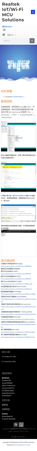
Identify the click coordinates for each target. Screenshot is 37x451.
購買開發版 (5, 378)
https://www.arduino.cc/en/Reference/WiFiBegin (16, 266)
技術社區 (5, 405)
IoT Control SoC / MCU (9, 361)
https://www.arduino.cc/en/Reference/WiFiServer (16, 289)
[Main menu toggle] (33, 12)
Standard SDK (6, 380)
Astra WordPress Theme (22, 445)
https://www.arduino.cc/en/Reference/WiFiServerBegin (18, 294)
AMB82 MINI (17, 97)
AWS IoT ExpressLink (8, 385)
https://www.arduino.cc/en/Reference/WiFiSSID (16, 274)
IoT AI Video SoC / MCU (9, 356)
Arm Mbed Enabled (8, 390)
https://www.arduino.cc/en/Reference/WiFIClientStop (18, 337)
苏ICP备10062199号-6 (18, 437)
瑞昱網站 (5, 414)
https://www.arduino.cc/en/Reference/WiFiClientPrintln (18, 314)
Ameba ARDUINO (7, 383)
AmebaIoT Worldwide (8, 419)
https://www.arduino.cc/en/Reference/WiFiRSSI (16, 279)
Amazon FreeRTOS (8, 388)
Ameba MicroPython (8, 393)
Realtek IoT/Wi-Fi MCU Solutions (13, 11)
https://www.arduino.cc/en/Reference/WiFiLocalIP (16, 284)
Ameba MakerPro (7, 416)
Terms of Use (24, 431)
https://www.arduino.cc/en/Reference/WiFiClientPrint (18, 319)
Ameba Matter (6, 395)
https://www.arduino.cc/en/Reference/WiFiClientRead (18, 332)
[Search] (32, 40)
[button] (4, 30)
